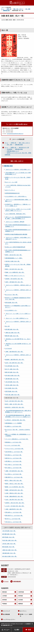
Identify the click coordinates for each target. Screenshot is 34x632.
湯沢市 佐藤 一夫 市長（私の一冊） (14, 404)
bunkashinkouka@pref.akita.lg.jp (15, 133)
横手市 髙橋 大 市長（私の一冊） (13, 480)
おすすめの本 (8, 348)
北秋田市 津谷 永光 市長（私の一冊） (15, 502)
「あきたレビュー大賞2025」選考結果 (14, 221)
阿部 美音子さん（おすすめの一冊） (14, 515)
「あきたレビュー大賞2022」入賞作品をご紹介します (18, 355)
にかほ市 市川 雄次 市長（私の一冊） (15, 506)
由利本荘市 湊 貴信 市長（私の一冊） (15, 407)
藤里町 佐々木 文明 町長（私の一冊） (15, 486)
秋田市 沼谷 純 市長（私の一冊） (13, 254)
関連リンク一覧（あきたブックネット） (15, 275)
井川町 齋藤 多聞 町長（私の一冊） (14, 496)
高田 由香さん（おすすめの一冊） (13, 512)
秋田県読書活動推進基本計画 (12, 193)
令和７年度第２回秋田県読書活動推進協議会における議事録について (18, 230)
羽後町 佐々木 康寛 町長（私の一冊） (15, 272)
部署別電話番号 (17, 581)
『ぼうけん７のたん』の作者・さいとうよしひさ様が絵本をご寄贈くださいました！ (18, 209)
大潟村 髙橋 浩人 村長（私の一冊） (14, 493)
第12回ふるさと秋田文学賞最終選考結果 (15, 247)
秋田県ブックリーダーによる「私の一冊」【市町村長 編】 (18, 178)
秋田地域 (20, 595)
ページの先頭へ (31, 625)
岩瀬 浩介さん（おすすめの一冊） (13, 458)
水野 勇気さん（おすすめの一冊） (13, 461)
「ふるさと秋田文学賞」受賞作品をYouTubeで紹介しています (18, 186)
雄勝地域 (20, 603)
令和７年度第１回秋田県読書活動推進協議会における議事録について (18, 251)
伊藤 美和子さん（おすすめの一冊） (14, 477)
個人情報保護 (6, 614)
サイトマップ (6, 611)
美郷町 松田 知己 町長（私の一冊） (14, 490)
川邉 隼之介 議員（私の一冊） (12, 261)
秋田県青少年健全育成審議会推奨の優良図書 (16, 234)
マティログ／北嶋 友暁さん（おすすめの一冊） (17, 439)
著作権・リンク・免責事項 (26, 615)
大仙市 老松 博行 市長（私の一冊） (14, 499)
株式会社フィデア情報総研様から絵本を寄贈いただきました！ (18, 306)
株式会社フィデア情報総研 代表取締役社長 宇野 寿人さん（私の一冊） (17, 298)
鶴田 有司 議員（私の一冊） (12, 372)
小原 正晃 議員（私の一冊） (12, 381)
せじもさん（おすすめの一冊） (13, 445)
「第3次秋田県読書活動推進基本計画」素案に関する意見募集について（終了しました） (18, 411)
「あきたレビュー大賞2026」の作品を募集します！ (18, 169)
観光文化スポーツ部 (24, 147)
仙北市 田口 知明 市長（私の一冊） (14, 362)
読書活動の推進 (6, 10)
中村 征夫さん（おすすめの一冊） (13, 522)
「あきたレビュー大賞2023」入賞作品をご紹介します (18, 322)
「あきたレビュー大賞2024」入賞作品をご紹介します (18, 290)
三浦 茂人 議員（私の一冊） (12, 385)
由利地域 (4, 599)
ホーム (2, 9)
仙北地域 (20, 599)
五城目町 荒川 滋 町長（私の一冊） (14, 278)
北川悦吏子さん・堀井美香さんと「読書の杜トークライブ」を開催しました (18, 205)
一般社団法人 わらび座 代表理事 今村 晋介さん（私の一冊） (18, 344)
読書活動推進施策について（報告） (14, 258)
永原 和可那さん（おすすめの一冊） (14, 451)
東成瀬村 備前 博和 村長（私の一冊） (15, 359)
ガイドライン (23, 611)
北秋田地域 (21, 592)
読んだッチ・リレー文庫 (11, 182)
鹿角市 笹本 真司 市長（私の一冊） (14, 269)
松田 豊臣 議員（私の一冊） (12, 329)
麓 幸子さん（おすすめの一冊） (13, 518)
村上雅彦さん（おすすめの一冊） (13, 426)
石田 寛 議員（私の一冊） (11, 391)
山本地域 (4, 595)
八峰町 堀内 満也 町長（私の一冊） (14, 351)
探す (18, 629)
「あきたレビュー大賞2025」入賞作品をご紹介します (18, 285)
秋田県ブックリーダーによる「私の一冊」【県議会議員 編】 (18, 265)
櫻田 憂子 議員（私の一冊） (12, 335)
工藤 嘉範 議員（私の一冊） (12, 378)
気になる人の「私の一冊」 (11, 294)
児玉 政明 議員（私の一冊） (12, 366)
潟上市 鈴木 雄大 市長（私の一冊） (14, 401)
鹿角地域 (4, 592)
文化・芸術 (27, 9)
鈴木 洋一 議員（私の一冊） (12, 369)
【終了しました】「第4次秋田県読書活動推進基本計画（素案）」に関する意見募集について (18, 217)
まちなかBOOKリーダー (11, 310)
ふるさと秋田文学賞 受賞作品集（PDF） (15, 213)
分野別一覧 (8, 9)
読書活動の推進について (13, 151)
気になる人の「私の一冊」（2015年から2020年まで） (17, 430)
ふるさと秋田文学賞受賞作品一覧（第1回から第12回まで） (18, 243)
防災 (29, 629)
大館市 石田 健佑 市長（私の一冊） (14, 282)
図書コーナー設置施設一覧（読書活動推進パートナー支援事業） (18, 435)
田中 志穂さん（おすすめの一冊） (13, 467)
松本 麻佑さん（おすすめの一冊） (13, 455)
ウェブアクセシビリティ (9, 619)
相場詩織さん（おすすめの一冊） (13, 442)
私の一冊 (7, 326)
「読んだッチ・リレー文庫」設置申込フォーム (16, 318)
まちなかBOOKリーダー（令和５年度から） (16, 196)
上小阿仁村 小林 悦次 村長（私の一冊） (15, 420)
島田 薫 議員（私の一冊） (11, 302)
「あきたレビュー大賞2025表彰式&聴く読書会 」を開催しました (18, 200)
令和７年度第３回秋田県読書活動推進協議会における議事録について (18, 225)
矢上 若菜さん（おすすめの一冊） (13, 474)
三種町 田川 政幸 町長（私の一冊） (14, 471)
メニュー (6, 629)
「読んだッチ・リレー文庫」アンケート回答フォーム (18, 314)
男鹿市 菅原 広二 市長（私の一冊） (14, 483)
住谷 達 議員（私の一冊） (11, 388)
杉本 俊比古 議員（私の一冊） (12, 375)
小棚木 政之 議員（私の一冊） (12, 332)
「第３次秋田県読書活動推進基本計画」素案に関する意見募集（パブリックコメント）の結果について (18, 416)
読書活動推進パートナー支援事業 (13, 423)
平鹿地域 (4, 603)
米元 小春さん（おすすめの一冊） (13, 464)
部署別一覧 (13, 147)
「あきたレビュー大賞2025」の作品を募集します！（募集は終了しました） (18, 238)
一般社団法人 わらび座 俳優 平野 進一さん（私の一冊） (18, 339)
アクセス (6, 581)
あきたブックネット (10, 190)
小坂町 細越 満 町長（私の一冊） (13, 509)
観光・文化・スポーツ (18, 9)
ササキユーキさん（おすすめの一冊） (14, 448)
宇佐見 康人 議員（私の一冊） (12, 394)
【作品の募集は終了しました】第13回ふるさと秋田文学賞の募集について (18, 173)
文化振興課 (9, 149)
